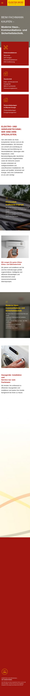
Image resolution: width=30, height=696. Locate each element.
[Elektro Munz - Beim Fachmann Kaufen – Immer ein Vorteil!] (16, 3)
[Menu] (2, 3)
